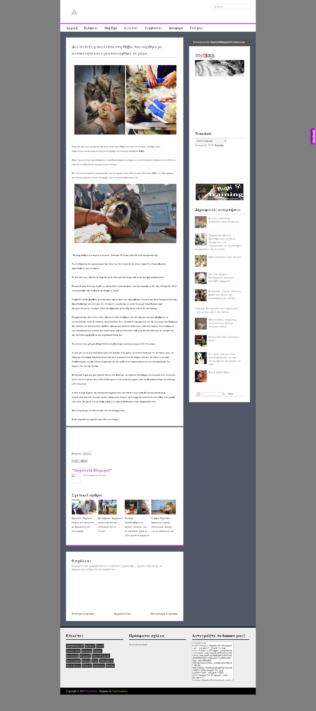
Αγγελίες (131, 27)
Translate (219, 145)
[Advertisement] (125, 439)
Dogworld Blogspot (92, 470)
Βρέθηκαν (90, 645)
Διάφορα (176, 27)
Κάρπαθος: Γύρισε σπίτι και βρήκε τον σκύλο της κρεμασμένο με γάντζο (225, 294)
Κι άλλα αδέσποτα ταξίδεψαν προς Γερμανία (224, 219)
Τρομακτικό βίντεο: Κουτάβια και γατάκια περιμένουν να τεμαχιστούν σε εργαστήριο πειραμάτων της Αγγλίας (218, 242)
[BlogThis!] (76, 461)
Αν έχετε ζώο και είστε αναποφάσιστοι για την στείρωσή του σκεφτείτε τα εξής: (225, 359)
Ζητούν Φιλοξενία (100, 655)
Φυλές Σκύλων (74, 665)
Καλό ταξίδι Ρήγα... (220, 372)
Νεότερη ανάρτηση (83, 613)
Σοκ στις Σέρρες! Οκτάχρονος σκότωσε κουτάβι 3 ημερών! (221, 277)
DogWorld (91, 691)
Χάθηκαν (87, 665)
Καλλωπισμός (73, 660)
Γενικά (100, 645)
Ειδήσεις (91, 27)
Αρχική (72, 27)
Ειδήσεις (75, 645)
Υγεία (95, 660)
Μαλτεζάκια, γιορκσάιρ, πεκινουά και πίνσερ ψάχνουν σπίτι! (223, 323)
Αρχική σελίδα (122, 613)
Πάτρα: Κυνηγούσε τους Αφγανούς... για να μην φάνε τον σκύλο (218, 310)
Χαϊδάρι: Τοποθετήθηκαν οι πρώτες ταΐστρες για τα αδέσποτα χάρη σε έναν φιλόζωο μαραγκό (137, 527)
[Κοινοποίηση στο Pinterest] (85, 461)
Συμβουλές (153, 27)
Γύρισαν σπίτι (73, 650)
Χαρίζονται (98, 665)
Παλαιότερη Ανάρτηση (164, 613)
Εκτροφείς (85, 655)
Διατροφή (87, 650)
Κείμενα (86, 660)
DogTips (111, 27)
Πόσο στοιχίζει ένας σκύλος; (225, 257)
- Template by (112, 691)
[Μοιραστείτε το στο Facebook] (82, 461)
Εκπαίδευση (72, 655)
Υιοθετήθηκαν (106, 660)
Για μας (196, 27)
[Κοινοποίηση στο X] (79, 461)
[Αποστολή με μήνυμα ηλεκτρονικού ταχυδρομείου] (73, 461)
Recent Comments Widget (138, 645)
